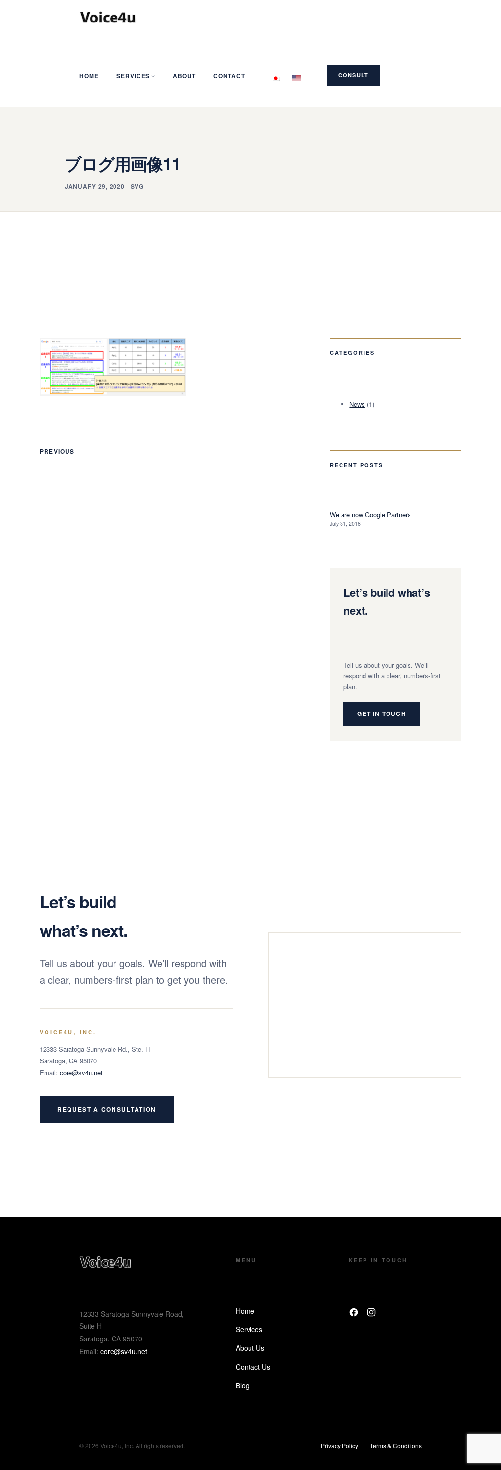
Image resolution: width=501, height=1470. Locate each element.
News (357, 404)
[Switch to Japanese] (276, 75)
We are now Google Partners (370, 514)
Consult (353, 75)
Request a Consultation (106, 1109)
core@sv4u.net (81, 1072)
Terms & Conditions (396, 1445)
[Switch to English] (296, 75)
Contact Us (253, 1367)
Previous (57, 451)
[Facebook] (354, 1312)
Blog (243, 1385)
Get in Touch (381, 713)
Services (249, 1329)
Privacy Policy (339, 1445)
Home (245, 1311)
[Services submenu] (153, 75)
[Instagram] (371, 1312)
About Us (250, 1348)
